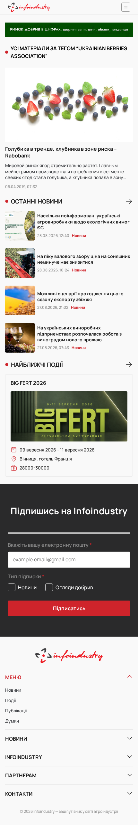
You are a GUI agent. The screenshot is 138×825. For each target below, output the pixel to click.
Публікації (16, 710)
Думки (12, 721)
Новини (13, 690)
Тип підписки (24, 576)
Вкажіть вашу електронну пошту (48, 544)
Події (10, 700)
